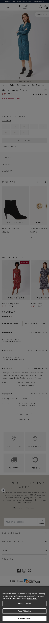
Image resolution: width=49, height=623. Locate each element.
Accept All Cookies (24, 618)
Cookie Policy (32, 598)
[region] (24, 604)
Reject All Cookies (24, 611)
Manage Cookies (24, 603)
